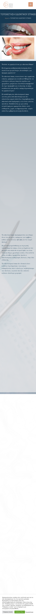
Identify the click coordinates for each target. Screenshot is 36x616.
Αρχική (7, 18)
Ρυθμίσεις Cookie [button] (7, 612)
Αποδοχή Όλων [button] (19, 612)
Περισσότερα (29, 612)
